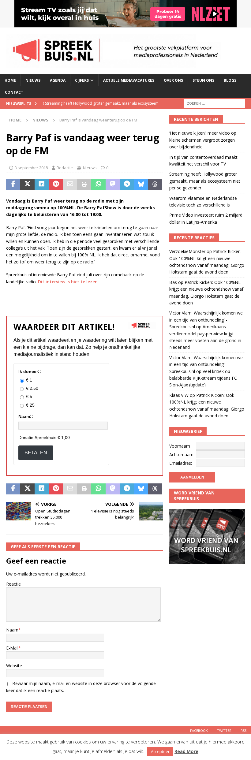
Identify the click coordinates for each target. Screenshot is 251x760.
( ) (101, 108)
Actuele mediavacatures (128, 80)
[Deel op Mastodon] (113, 184)
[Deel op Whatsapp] (98, 184)
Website (14, 666)
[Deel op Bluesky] (141, 184)
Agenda (58, 80)
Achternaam (181, 454)
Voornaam (179, 446)
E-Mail (12, 648)
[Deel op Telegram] (127, 184)
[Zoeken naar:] (214, 103)
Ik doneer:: (29, 371)
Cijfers (82, 80)
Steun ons (203, 80)
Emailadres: (180, 463)
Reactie (13, 584)
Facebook (199, 730)
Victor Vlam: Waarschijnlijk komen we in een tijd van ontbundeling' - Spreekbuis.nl (206, 320)
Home (10, 80)
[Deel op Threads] (155, 184)
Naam (12, 630)
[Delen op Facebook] (13, 184)
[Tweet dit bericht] (27, 184)
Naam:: (25, 416)
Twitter (224, 730)
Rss (243, 730)
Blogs (230, 80)
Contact (14, 92)
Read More (186, 751)
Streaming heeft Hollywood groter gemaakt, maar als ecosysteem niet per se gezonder (204, 181)
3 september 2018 (31, 167)
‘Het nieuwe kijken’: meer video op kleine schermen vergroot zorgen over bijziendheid (202, 140)
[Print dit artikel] (84, 184)
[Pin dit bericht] (56, 184)
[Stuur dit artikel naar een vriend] (70, 184)
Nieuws (32, 80)
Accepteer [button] (160, 751)
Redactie (65, 167)
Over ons (173, 80)
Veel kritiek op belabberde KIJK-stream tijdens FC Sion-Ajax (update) (203, 378)
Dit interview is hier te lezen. (68, 282)
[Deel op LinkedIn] (42, 184)
